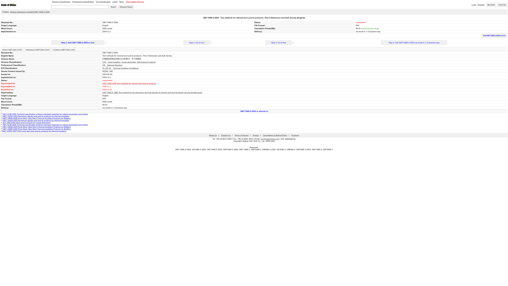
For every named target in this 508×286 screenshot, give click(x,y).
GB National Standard (112, 65)
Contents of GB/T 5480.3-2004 (64, 50)
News (121, 2)
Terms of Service (242, 135)
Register (481, 5)
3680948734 (290, 139)
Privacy (256, 135)
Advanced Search (126, 7)
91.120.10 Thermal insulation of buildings (120, 68)
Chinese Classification (61, 2)
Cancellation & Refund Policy (275, 135)
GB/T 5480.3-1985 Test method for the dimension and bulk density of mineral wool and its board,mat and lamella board (152, 92)
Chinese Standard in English (22, 12)
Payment (295, 135)
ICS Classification (103, 2)
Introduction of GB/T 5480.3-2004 (37, 50)
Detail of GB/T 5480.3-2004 (12, 50)
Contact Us (225, 135)
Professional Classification (83, 2)
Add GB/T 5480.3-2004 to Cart (494, 36)
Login (474, 5)
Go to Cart (502, 5)
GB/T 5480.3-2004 (42, 12)
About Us (213, 135)
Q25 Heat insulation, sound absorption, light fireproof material (128, 62)
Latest (114, 2)
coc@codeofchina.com (269, 139)
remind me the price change (370, 28)
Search (113, 7)
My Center (491, 5)
